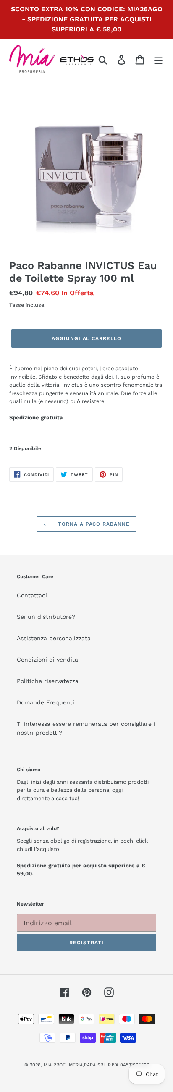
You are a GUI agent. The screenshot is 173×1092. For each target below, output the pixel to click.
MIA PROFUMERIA (63, 1065)
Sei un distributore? (46, 616)
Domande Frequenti (45, 702)
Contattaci (32, 595)
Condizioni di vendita (47, 659)
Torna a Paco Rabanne (93, 524)
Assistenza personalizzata (54, 638)
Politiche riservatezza (48, 681)
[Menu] (158, 60)
